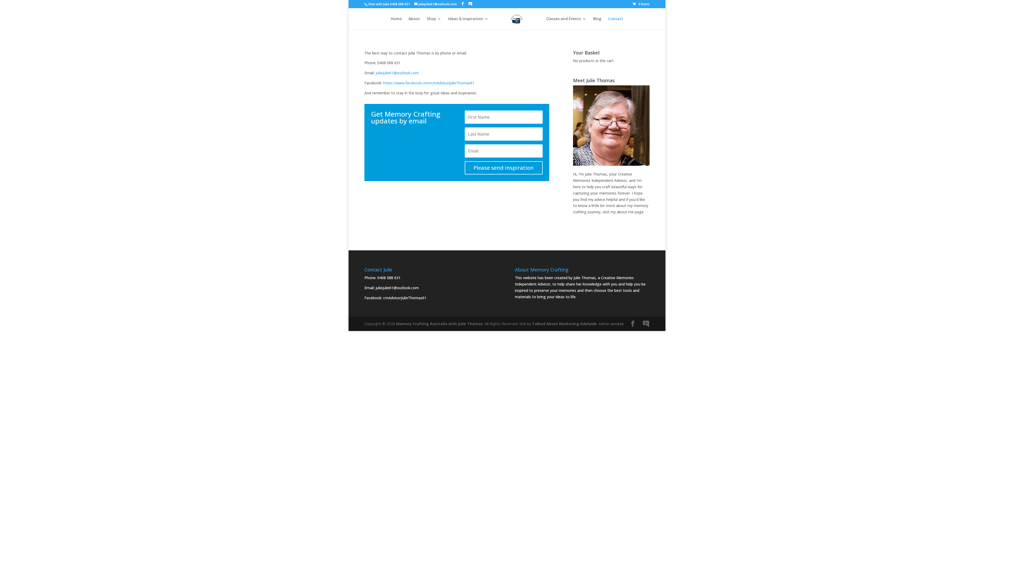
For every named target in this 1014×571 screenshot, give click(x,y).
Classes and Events (563, 19)
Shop (431, 19)
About (414, 19)
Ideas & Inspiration (465, 19)
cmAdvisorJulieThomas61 (404, 297)
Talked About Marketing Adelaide (564, 323)
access (617, 323)
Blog (597, 19)
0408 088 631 (389, 277)
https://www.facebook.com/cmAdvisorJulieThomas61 (429, 82)
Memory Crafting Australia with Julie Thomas (439, 323)
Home (396, 19)
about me (625, 211)
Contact (615, 19)
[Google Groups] (470, 4)
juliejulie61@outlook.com (397, 72)
